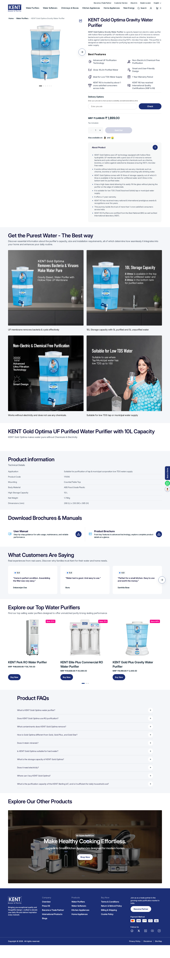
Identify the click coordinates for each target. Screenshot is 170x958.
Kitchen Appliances (80, 910)
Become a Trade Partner (53, 910)
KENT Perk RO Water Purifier (27, 662)
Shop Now (85, 857)
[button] (142, 8)
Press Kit (46, 906)
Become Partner (141, 909)
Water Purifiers (22, 18)
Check (150, 106)
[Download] (78, 534)
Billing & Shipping (109, 910)
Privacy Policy (134, 941)
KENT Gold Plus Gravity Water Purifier (133, 664)
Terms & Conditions (110, 901)
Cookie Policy (107, 914)
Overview (46, 901)
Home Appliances (79, 914)
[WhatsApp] (167, 483)
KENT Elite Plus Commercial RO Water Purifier (81, 664)
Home (11, 18)
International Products (52, 914)
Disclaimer (147, 941)
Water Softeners (78, 906)
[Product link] (32, 649)
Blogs (44, 918)
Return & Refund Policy (111, 906)
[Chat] (167, 489)
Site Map (158, 941)
